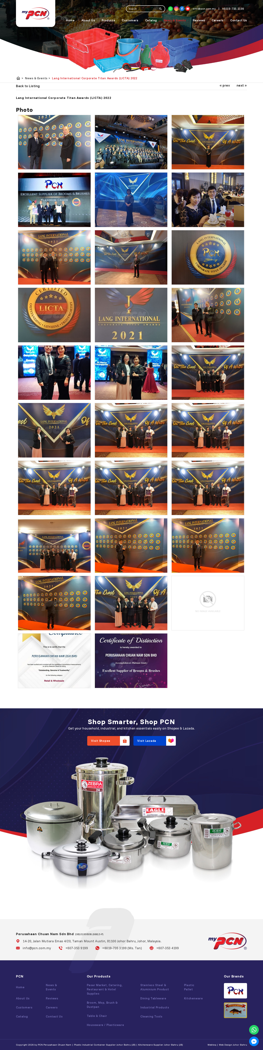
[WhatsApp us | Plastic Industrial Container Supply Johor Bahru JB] (254, 1030)
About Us (88, 20)
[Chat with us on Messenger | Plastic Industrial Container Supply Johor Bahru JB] (254, 1041)
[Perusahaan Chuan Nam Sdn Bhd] (182, 8)
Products (108, 20)
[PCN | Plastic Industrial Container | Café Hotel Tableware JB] (35, 13)
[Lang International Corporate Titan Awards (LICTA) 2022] (54, 142)
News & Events (175, 20)
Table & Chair (97, 1016)
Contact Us (238, 20)
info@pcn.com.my (37, 948)
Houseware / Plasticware (105, 1025)
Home (70, 20)
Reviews (199, 20)
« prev (225, 85)
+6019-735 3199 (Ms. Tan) (122, 948)
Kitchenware (193, 998)
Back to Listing (28, 86)
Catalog (151, 20)
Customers (130, 20)
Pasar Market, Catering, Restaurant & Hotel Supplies (105, 989)
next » (242, 85)
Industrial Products (154, 1007)
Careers (218, 20)
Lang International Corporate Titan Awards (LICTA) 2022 (94, 78)
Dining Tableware (153, 998)
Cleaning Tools (151, 1016)
